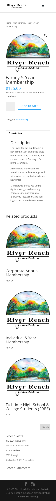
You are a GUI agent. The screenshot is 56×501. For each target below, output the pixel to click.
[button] (45, 35)
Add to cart (29, 106)
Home (8, 22)
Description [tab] (15, 133)
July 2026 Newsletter (16, 440)
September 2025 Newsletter (20, 459)
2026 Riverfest (13, 450)
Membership (19, 22)
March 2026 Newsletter (17, 445)
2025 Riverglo (12, 455)
